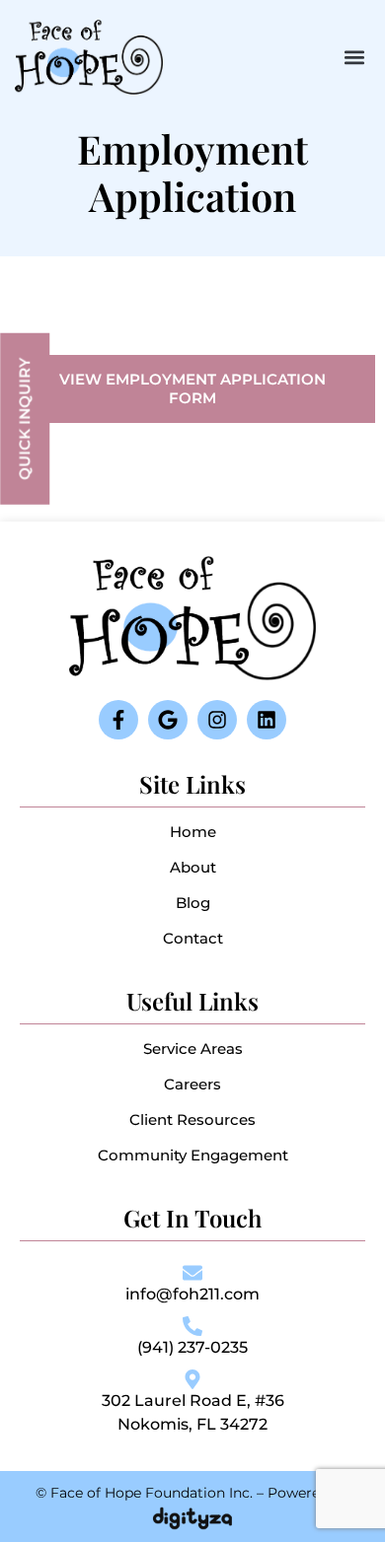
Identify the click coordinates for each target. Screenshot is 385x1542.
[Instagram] (217, 719)
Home (193, 831)
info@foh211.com (192, 1294)
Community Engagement (193, 1155)
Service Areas (193, 1048)
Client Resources (192, 1119)
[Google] (168, 719)
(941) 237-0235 (192, 1347)
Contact (193, 938)
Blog (193, 902)
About (193, 867)
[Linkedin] (266, 719)
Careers (192, 1084)
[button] (354, 56)
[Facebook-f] (118, 719)
